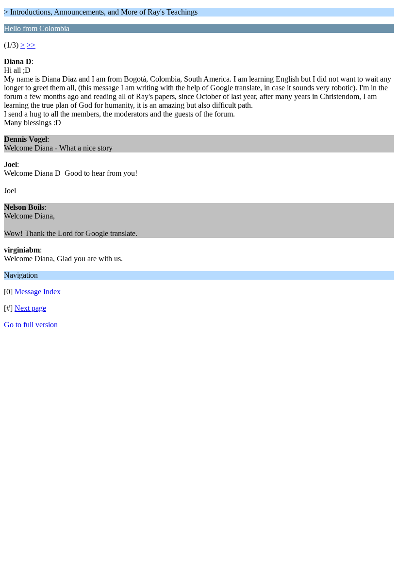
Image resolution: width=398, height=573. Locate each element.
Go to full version (31, 324)
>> (31, 45)
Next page (30, 308)
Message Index (38, 291)
